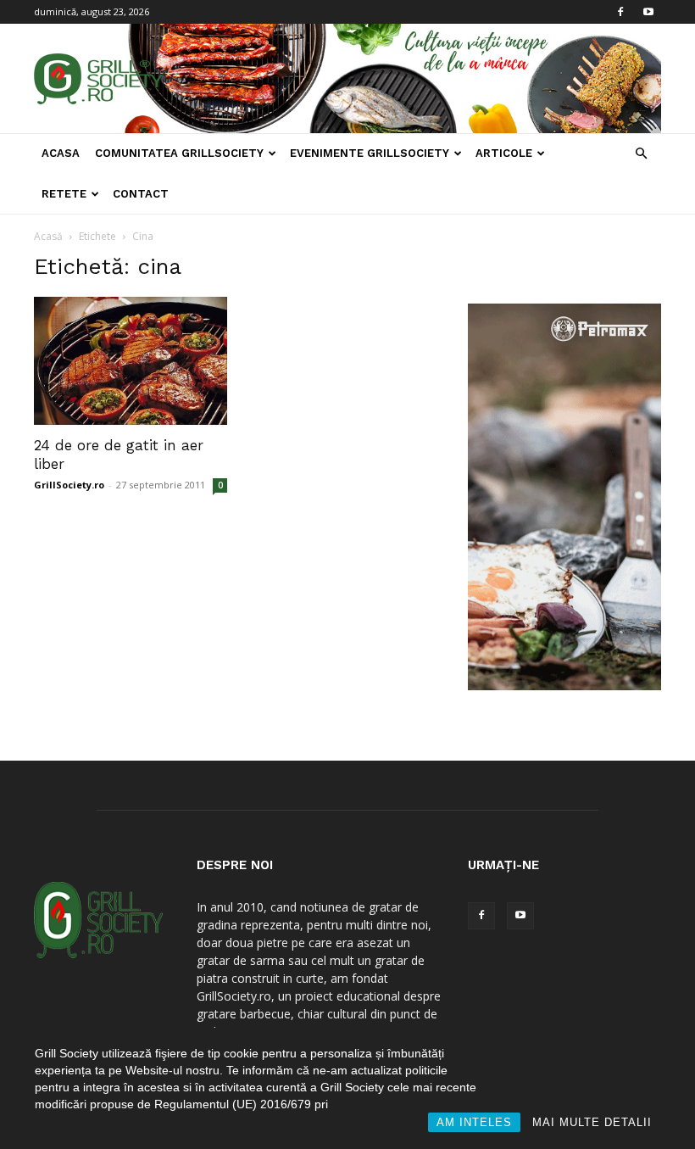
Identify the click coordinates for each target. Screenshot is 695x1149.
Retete (64, 193)
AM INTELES (474, 1122)
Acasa (61, 153)
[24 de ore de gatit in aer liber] (130, 361)
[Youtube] (648, 12)
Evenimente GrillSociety (369, 153)
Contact (141, 193)
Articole (503, 153)
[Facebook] (620, 12)
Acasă (48, 236)
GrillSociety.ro (69, 484)
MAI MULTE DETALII (592, 1122)
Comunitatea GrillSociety (179, 153)
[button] (640, 154)
